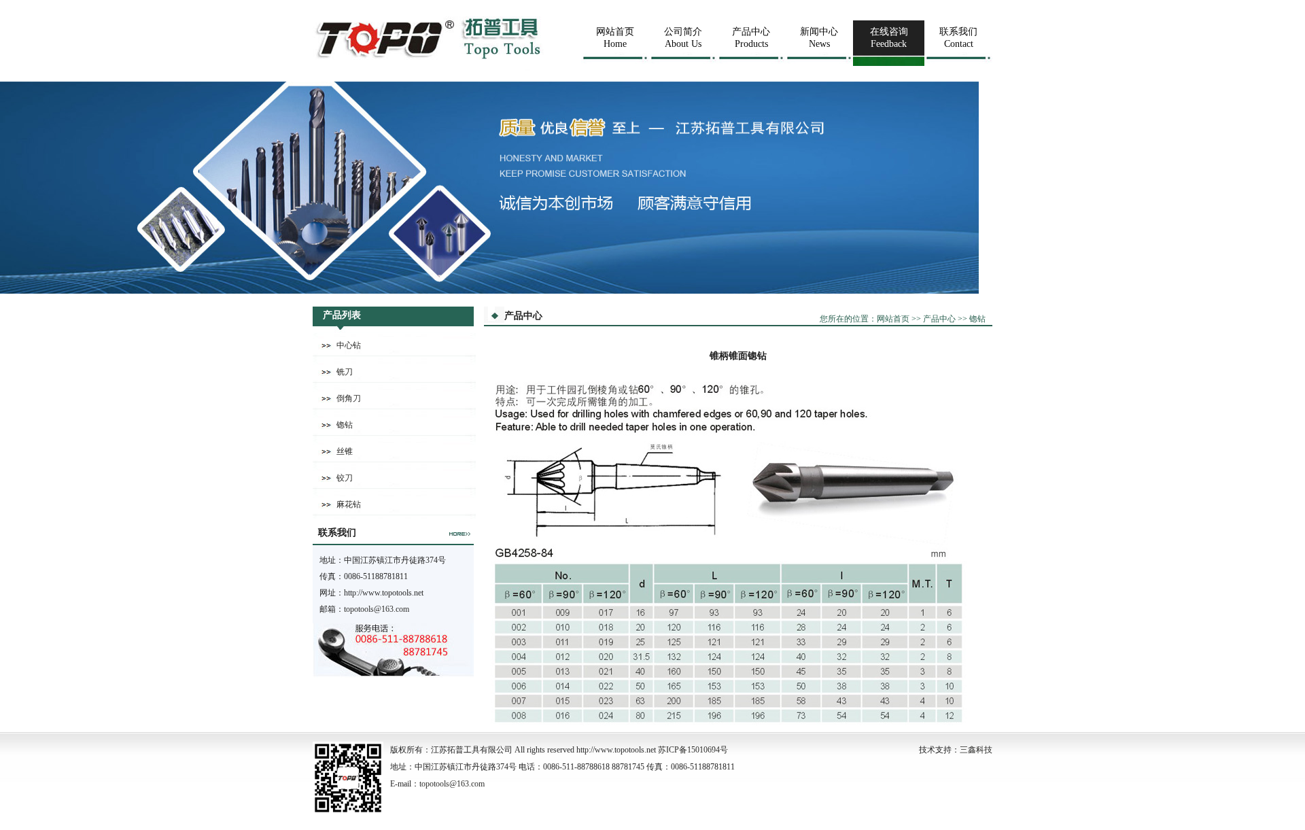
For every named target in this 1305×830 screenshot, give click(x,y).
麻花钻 (348, 504)
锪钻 (344, 425)
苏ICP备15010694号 (693, 750)
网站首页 (893, 319)
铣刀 (344, 372)
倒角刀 (348, 398)
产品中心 (939, 319)
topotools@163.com (376, 609)
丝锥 (344, 451)
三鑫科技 (976, 750)
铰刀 (344, 478)
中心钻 (348, 345)
